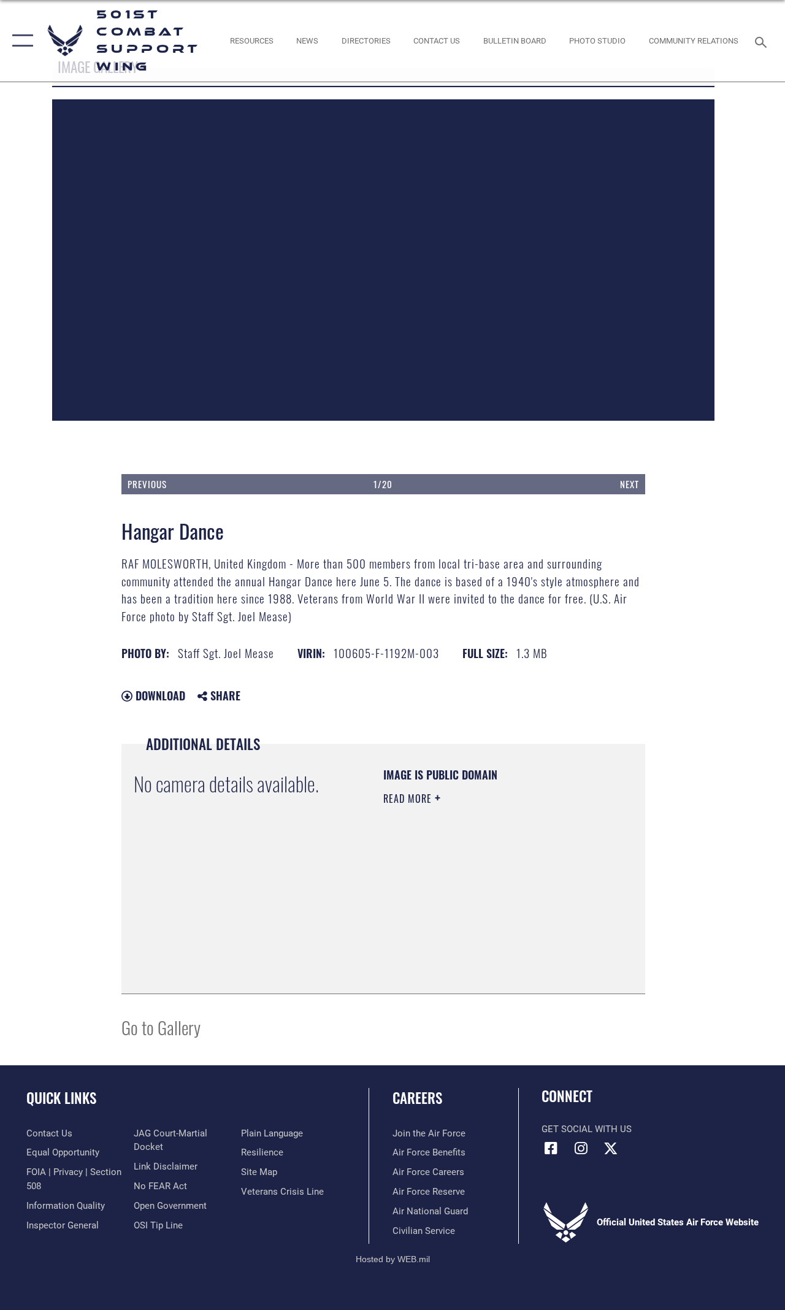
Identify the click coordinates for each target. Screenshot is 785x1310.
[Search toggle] (762, 41)
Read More (409, 798)
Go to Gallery (161, 1027)
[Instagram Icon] (581, 1148)
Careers (417, 1098)
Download (158, 695)
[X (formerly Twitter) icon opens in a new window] (611, 1148)
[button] (20, 41)
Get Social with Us (587, 1129)
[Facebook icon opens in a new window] (551, 1148)
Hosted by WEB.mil (393, 1259)
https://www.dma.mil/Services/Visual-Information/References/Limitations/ (457, 919)
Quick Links (61, 1098)
